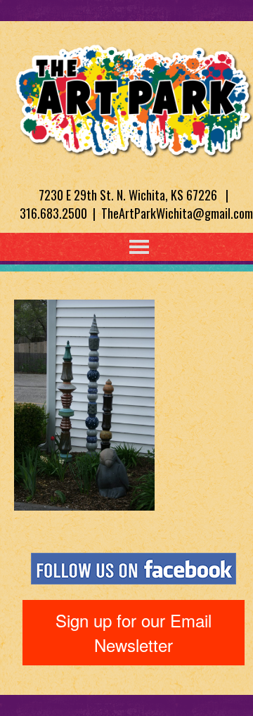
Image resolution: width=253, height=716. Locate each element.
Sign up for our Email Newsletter (134, 632)
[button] (110, 247)
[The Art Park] (133, 98)
